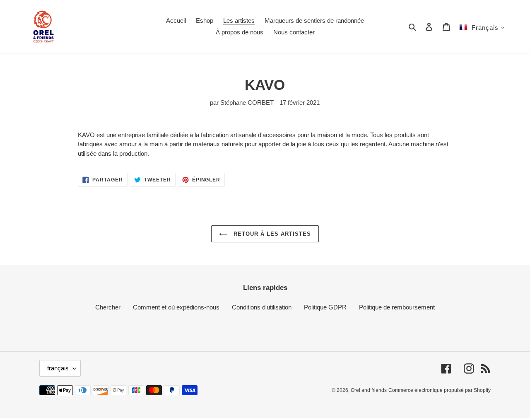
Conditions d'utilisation (262, 307)
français (58, 368)
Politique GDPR (325, 307)
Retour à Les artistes (271, 234)
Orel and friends (369, 390)
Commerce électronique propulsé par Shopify (439, 390)
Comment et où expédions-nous (176, 307)
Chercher (107, 307)
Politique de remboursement (397, 307)
